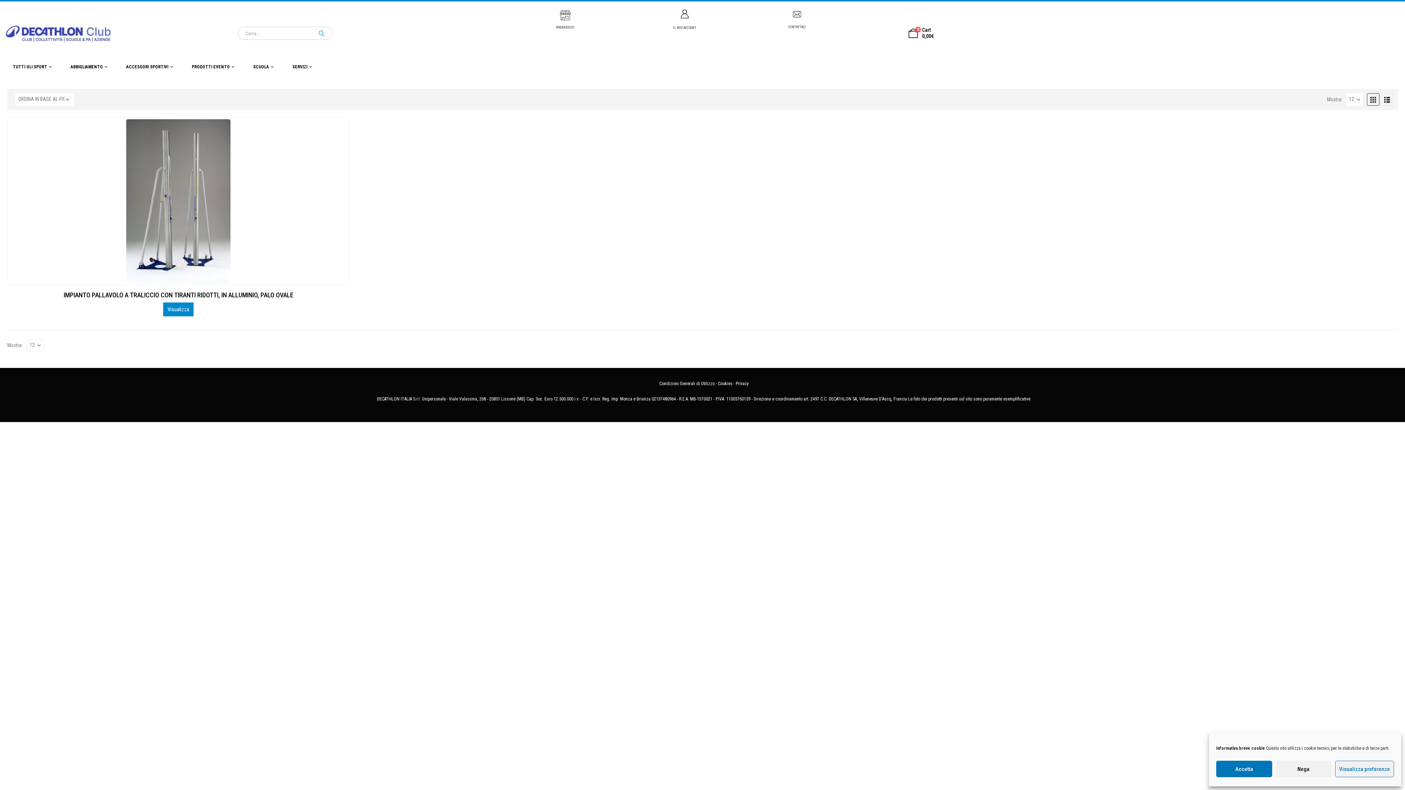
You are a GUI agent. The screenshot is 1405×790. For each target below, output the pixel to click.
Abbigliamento (87, 66)
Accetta (1244, 769)
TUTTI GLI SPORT (30, 66)
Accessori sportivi (147, 66)
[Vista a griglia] (1373, 99)
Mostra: (1334, 99)
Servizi (299, 66)
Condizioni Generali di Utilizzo (687, 383)
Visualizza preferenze (1364, 769)
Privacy (742, 383)
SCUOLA (261, 66)
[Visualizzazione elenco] (1387, 99)
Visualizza (178, 309)
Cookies (725, 383)
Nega (1303, 769)
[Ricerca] (321, 33)
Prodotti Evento (211, 66)
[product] (178, 201)
